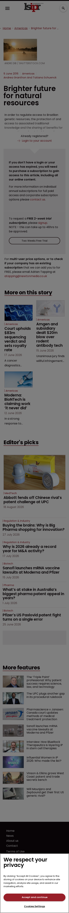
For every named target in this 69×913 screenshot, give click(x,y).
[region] (34, 883)
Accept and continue (34, 897)
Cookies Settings (34, 906)
